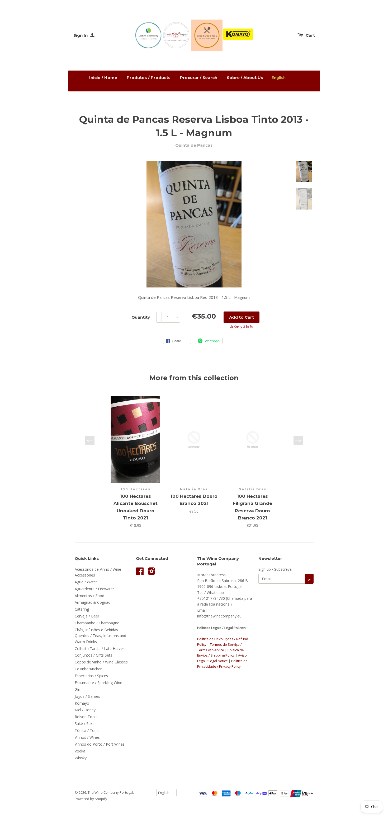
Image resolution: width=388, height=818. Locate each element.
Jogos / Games (87, 696)
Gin (77, 689)
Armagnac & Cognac (92, 602)
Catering (82, 609)
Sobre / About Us (245, 77)
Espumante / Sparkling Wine (98, 682)
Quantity (140, 317)
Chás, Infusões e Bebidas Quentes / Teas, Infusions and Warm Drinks (100, 635)
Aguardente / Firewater (94, 588)
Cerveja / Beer (87, 616)
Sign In (81, 35)
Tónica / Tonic (87, 730)
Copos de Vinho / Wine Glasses (101, 661)
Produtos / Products (149, 77)
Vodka (80, 751)
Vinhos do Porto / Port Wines (100, 744)
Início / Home (103, 77)
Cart (310, 35)
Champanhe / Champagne (97, 622)
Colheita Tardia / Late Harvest (100, 648)
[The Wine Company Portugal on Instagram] (152, 572)
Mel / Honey (85, 709)
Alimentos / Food (89, 595)
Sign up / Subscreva (275, 569)
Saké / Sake (84, 723)
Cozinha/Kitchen (88, 668)
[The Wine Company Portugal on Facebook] (140, 572)
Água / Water (86, 581)
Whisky (81, 757)
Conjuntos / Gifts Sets (93, 655)
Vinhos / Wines (87, 737)
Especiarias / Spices (91, 675)
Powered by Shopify (91, 798)
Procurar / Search (198, 77)
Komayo (82, 703)
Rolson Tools (86, 716)
